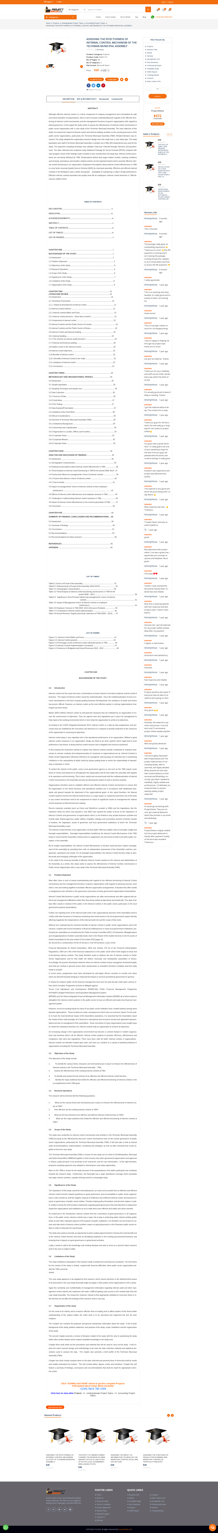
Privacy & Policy (102, 1501)
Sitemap (100, 1520)
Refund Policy (102, 1511)
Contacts (150, 78)
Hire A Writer (125, 17)
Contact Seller (158, 124)
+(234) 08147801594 (163, 17)
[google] (54, 1509)
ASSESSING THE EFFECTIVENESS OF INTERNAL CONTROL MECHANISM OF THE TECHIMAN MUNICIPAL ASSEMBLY (89, 26)
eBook (149, 53)
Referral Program (103, 1514)
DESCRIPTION (68, 99)
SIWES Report (152, 72)
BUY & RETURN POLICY (87, 99)
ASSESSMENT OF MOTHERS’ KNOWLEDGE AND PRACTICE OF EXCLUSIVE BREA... (164, 172)
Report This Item (94, 90)
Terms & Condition (104, 1504)
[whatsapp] (6, 1527)
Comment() (117, 99)
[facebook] (48, 1509)
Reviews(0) (104, 99)
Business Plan (152, 49)
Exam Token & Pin (154, 81)
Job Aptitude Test (153, 59)
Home (98, 17)
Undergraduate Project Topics (72, 23)
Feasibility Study (153, 69)
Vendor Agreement (104, 1507)
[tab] (69, 99)
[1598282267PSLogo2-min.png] (54, 9)
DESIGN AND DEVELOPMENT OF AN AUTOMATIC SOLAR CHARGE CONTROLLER (164, 149)
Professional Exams (154, 65)
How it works (110, 17)
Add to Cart (97, 79)
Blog (144, 17)
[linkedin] (65, 1509)
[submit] (148, 9)
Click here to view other (62, 1393)
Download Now (56, 1407)
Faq (136, 17)
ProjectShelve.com (125, 1529)
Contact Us (101, 1517)
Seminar (150, 56)
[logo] (55, 1491)
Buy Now (113, 79)
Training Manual (153, 75)
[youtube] (70, 1509)
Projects (56, 23)
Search (158, 96)
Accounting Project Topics (95, 23)
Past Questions (152, 62)
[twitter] (59, 1509)
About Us (100, 1498)
